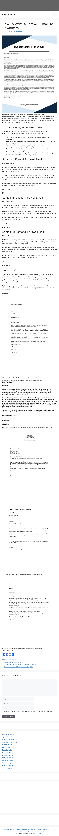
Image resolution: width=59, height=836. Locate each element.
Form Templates (7, 750)
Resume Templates (8, 763)
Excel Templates (7, 747)
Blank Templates (7, 744)
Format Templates (7, 752)
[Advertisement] (29, 798)
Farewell (14, 662)
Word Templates (7, 768)
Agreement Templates (9, 737)
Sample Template (42, 829)
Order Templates (7, 760)
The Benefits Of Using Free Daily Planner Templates (20, 664)
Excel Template (52, 829)
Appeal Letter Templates (10, 742)
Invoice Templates (7, 755)
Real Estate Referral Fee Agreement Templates (18, 667)
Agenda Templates (8, 734)
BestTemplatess (10, 14)
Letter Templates (7, 758)
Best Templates (32, 829)
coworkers (7, 662)
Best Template (18, 831)
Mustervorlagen (41, 831)
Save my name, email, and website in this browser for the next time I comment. (28, 711)
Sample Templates (10, 660)
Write (19, 662)
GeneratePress (39, 833)
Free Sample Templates (8, 829)
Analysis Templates (8, 739)
